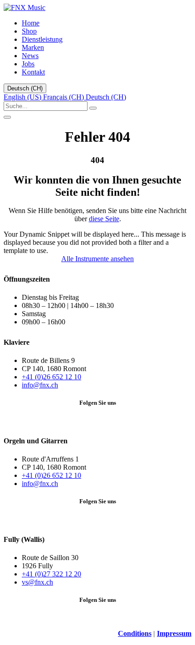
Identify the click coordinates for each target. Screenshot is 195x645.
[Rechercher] (93, 108)
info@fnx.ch (40, 385)
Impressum (174, 633)
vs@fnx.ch (37, 582)
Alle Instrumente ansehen (97, 259)
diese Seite (104, 219)
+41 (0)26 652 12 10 (51, 377)
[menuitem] (30, 23)
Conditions (134, 633)
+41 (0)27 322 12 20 (51, 574)
